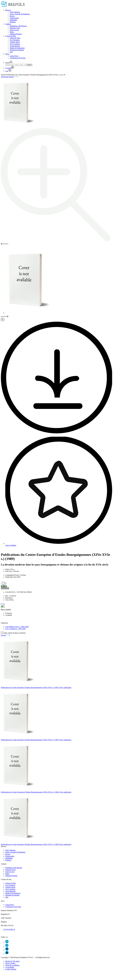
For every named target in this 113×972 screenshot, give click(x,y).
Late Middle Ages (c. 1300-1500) (17, 627)
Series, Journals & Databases (20, 14)
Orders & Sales (15, 38)
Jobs (11, 52)
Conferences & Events (17, 58)
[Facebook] (6, 942)
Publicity (13, 22)
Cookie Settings (10, 969)
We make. (12, 961)
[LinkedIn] (6, 954)
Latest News (14, 56)
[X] (6, 946)
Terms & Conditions (12, 965)
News (7, 54)
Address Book (15, 42)
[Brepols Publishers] (13, 6)
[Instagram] (6, 950)
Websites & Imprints (17, 50)
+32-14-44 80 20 (9, 929)
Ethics (12, 32)
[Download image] (56, 433)
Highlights (13, 20)
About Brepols (15, 46)
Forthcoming (14, 18)
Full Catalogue (15, 12)
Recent (12, 16)
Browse (8, 10)
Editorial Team (15, 28)
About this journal (7, 77)
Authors (8, 24)
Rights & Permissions (17, 48)
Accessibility (9, 967)
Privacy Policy (10, 963)
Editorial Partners (16, 34)
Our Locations (15, 44)
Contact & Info (10, 36)
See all (3, 635)
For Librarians (15, 40)
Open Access (14, 30)
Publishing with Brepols (18, 26)
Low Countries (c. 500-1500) (15, 629)
